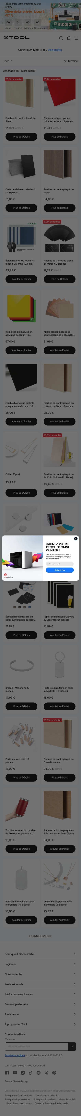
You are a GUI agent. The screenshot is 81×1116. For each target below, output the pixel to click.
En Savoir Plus (60, 570)
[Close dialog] (75, 538)
